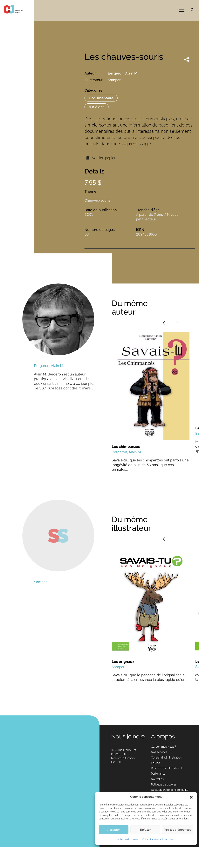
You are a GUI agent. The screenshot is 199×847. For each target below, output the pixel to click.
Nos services (159, 752)
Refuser (145, 829)
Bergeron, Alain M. (123, 73)
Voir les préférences (177, 829)
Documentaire (101, 98)
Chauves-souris (97, 200)
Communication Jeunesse (13, 9)
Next (177, 323)
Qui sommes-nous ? (163, 746)
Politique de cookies (128, 839)
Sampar (114, 80)
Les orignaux (123, 661)
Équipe (155, 763)
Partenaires (158, 773)
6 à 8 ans (96, 107)
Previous (164, 323)
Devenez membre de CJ (166, 768)
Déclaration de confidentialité (157, 839)
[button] (191, 797)
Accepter (113, 829)
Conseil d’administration (166, 757)
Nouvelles (157, 779)
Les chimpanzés (126, 446)
